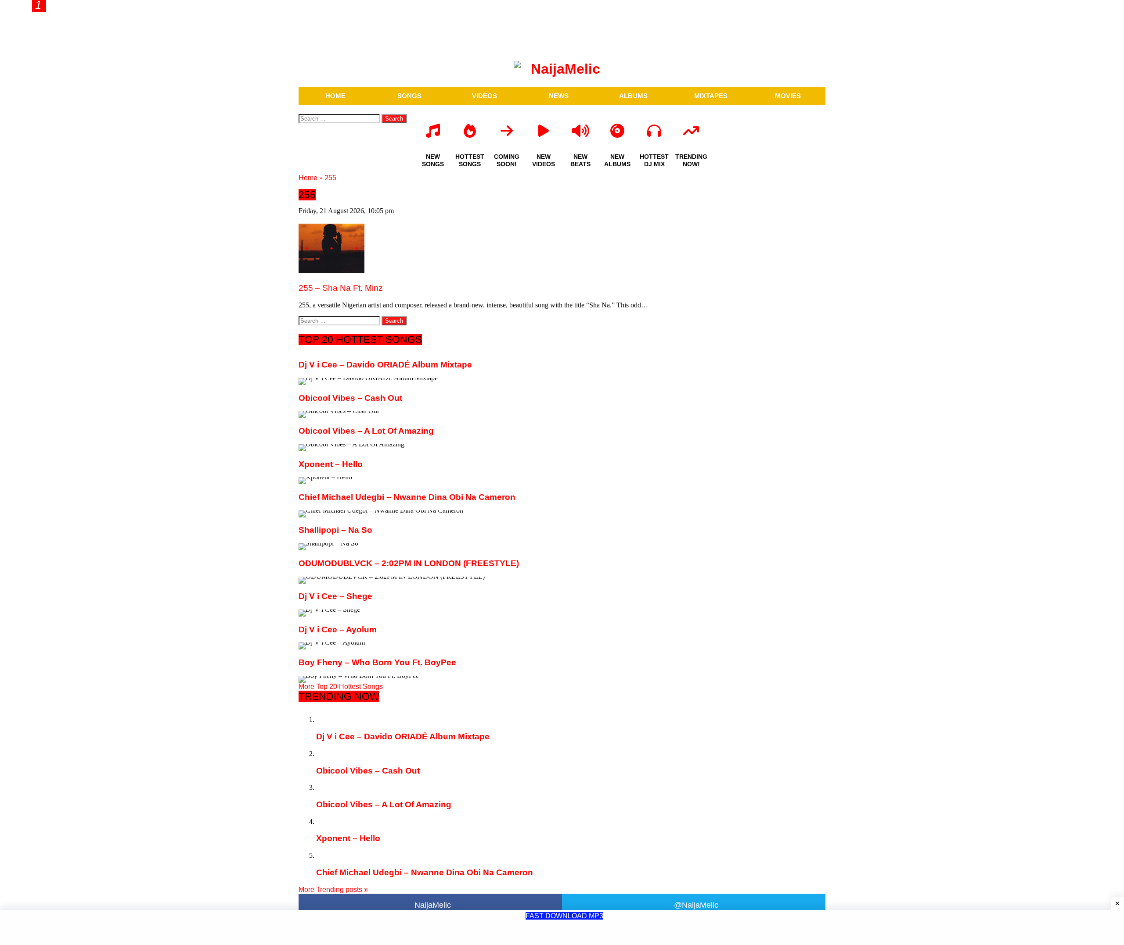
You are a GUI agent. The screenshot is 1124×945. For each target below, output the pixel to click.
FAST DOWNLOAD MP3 (564, 916)
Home (308, 178)
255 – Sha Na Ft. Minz (341, 287)
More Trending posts (333, 889)
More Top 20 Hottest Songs (341, 686)
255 (330, 178)
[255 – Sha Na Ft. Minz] (331, 271)
